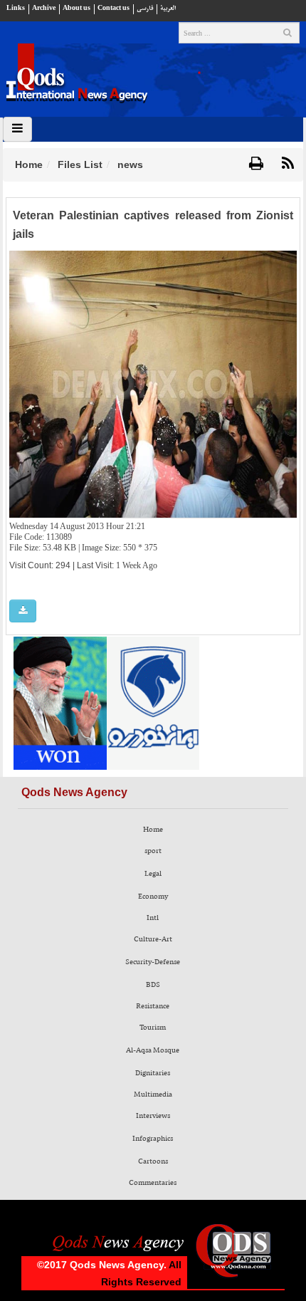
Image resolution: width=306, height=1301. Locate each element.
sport (153, 851)
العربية (168, 8)
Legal (153, 873)
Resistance (152, 1006)
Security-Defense (152, 962)
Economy (153, 896)
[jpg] (22, 611)
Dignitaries (152, 1073)
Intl (153, 917)
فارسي (145, 8)
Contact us (113, 8)
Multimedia (153, 1094)
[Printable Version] (256, 164)
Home (29, 164)
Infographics (152, 1138)
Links (15, 8)
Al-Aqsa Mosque (152, 1050)
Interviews (153, 1115)
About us (76, 8)
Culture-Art (153, 939)
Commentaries (152, 1182)
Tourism (152, 1027)
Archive (44, 8)
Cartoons (153, 1161)
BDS (153, 984)
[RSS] (288, 164)
